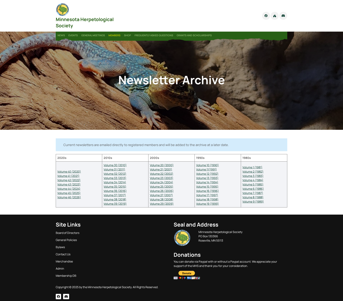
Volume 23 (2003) (161, 178)
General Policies (66, 240)
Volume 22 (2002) (161, 174)
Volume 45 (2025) (69, 193)
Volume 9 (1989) (253, 202)
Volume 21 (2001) (161, 169)
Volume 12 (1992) (207, 174)
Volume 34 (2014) (115, 182)
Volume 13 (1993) (207, 178)
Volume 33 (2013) (115, 178)
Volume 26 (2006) (162, 191)
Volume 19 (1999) (207, 204)
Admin (60, 268)
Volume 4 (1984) (252, 180)
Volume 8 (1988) (253, 197)
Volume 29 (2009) (162, 204)
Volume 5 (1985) (253, 184)
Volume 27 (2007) (161, 195)
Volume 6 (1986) (253, 189)
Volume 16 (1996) (207, 191)
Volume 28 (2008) (161, 199)
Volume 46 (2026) (69, 197)
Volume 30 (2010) (115, 165)
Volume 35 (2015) (115, 187)
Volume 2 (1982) (253, 172)
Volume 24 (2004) (161, 182)
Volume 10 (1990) (207, 165)
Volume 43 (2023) (69, 184)
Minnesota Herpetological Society (85, 22)
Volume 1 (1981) (252, 167)
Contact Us (63, 254)
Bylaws (60, 247)
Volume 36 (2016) (115, 191)
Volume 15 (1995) (207, 187)
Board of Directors (67, 233)
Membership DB (66, 276)
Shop (127, 35)
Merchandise (64, 261)
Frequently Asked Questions (154, 35)
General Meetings (93, 35)
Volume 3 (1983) (253, 176)
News (61, 35)
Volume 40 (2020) (69, 172)
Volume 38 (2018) (115, 199)
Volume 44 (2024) (68, 189)
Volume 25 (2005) (161, 187)
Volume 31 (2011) (114, 169)
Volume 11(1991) (206, 169)
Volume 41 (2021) (68, 176)
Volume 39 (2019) (115, 204)
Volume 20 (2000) (162, 165)
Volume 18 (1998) (207, 199)
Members (114, 35)
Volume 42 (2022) (69, 180)
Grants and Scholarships (194, 35)
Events (73, 35)
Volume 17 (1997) (207, 195)
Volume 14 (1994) (207, 182)
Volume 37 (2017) (115, 195)
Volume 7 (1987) (252, 193)
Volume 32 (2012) (115, 174)
